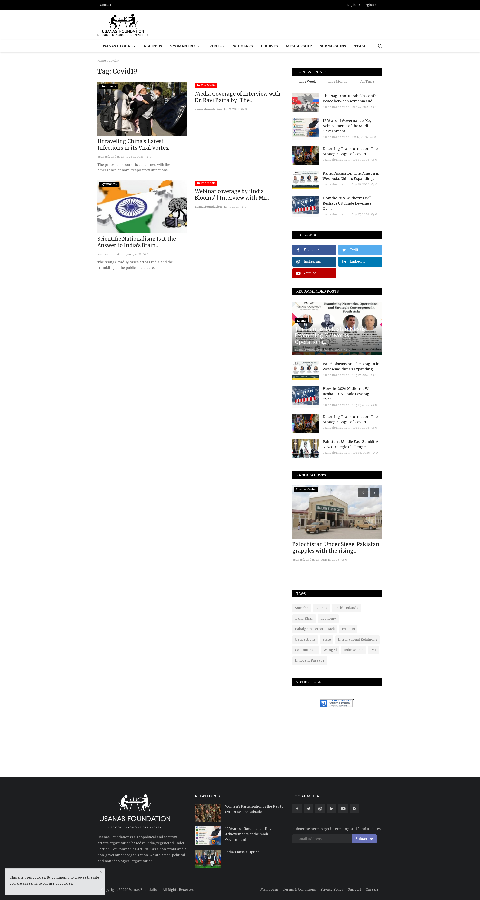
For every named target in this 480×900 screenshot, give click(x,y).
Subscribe (364, 838)
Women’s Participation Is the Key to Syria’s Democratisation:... (254, 809)
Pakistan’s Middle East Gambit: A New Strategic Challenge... (350, 444)
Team (359, 46)
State (326, 639)
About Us (153, 46)
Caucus (321, 608)
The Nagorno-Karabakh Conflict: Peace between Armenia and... (351, 98)
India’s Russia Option (242, 852)
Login (351, 5)
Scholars (243, 46)
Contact (105, 5)
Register (370, 5)
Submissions (333, 46)
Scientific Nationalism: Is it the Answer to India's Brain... (137, 242)
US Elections (305, 639)
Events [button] (214, 46)
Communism (306, 650)
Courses (269, 46)
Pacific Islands (346, 608)
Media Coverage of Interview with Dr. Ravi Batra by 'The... (238, 97)
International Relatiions (357, 639)
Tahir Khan (304, 618)
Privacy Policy (332, 889)
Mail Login (269, 889)
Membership (299, 46)
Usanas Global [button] (117, 46)
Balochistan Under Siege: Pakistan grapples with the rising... (336, 547)
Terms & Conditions (299, 889)
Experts (348, 629)
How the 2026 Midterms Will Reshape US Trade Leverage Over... (347, 203)
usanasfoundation (111, 156)
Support (354, 889)
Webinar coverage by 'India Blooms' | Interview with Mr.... (232, 194)
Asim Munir (353, 650)
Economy (328, 618)
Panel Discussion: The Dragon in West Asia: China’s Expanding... (351, 176)
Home (102, 60)
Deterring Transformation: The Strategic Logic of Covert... (350, 151)
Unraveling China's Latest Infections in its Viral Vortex (133, 144)
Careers (372, 889)
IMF (373, 650)
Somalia (301, 608)
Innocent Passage (310, 660)
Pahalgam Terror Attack (315, 629)
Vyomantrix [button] (183, 46)
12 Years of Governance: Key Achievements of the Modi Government (347, 125)
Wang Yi (330, 650)
